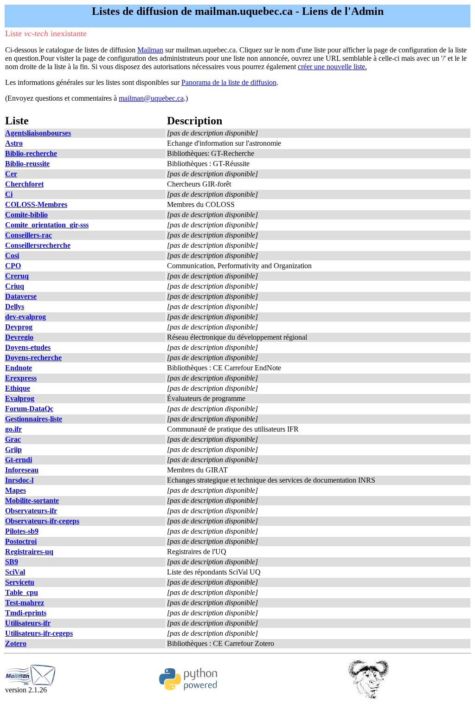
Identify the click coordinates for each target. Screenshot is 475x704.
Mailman (150, 50)
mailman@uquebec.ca (151, 98)
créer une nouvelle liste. (332, 67)
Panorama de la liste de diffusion (228, 82)
